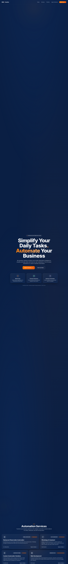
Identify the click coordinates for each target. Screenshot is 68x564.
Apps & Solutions (55, 2)
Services (43, 2)
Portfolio (48, 2)
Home (38, 2)
